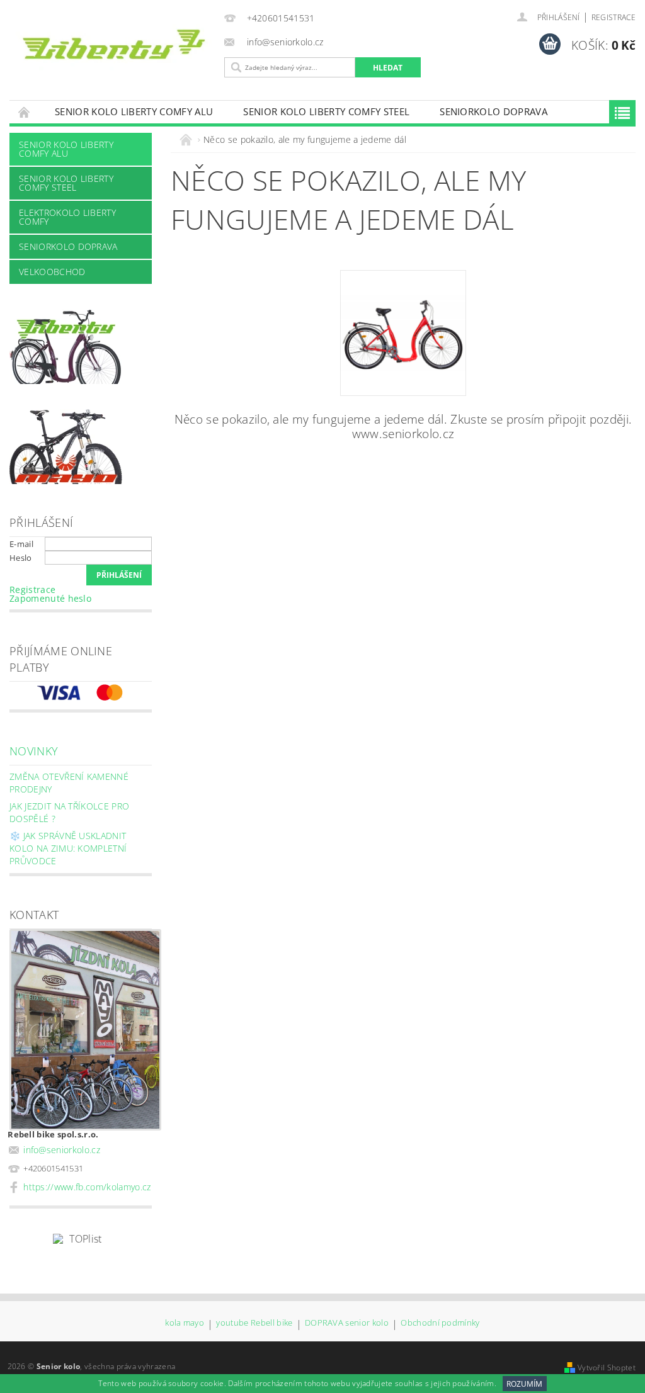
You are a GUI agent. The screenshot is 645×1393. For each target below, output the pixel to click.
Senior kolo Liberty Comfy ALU (134, 111)
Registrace (613, 17)
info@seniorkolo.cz (61, 1150)
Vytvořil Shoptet (607, 1367)
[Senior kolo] (114, 47)
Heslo (20, 557)
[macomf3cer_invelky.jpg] (403, 307)
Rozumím (524, 1384)
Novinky (33, 751)
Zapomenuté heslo (50, 598)
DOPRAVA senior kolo (347, 1323)
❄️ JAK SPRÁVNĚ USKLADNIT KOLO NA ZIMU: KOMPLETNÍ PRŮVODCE (68, 848)
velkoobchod (52, 272)
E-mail (21, 544)
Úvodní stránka (24, 112)
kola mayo (184, 1323)
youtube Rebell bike (254, 1323)
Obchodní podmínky (440, 1323)
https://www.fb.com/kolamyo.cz (87, 1187)
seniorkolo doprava (493, 111)
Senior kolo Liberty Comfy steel (326, 111)
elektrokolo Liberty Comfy (67, 216)
